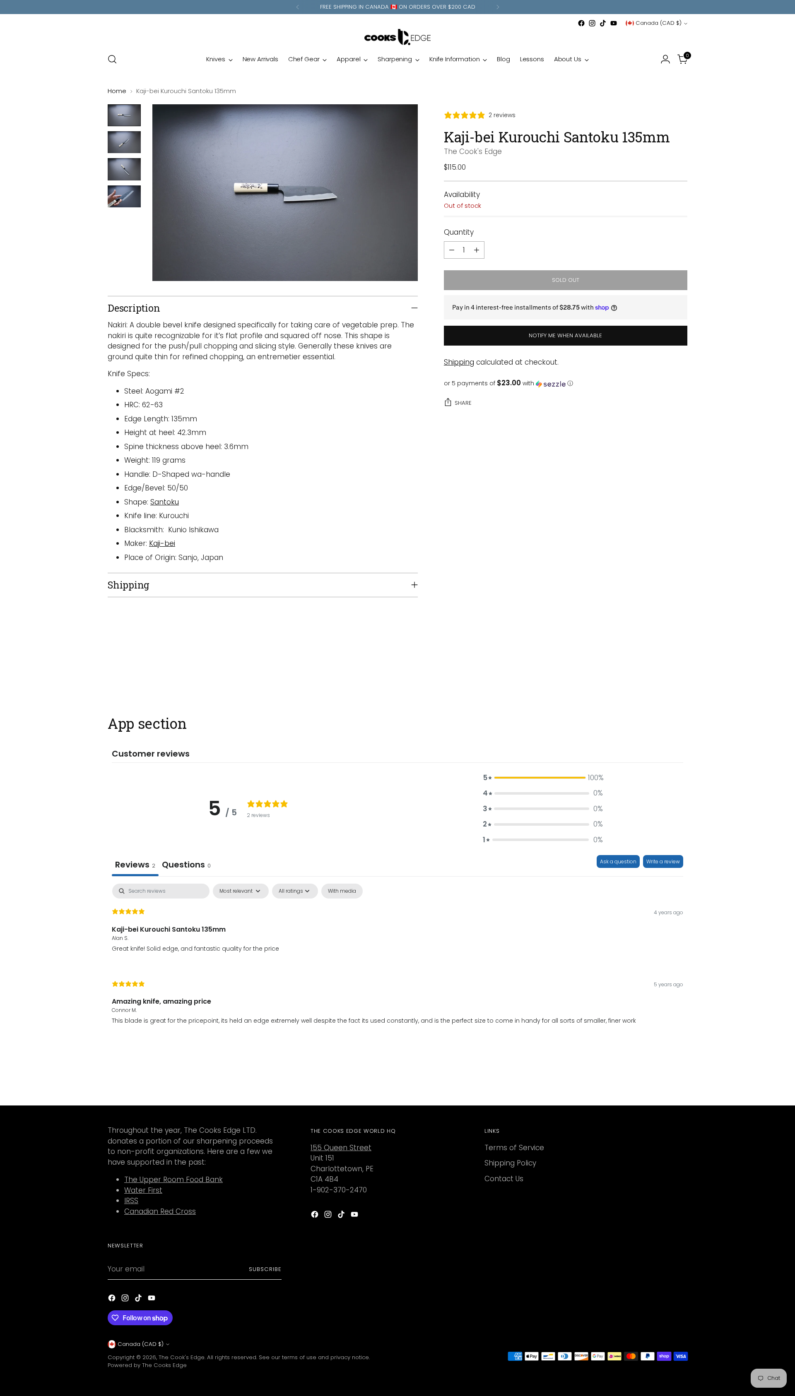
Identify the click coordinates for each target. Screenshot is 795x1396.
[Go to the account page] (665, 59)
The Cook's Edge (473, 151)
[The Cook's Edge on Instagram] (592, 23)
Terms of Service (514, 1148)
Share (463, 403)
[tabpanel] (397, 961)
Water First (143, 1190)
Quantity (459, 233)
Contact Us (503, 1179)
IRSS (131, 1201)
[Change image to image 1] (124, 115)
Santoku (164, 502)
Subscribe (265, 1269)
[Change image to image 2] (124, 142)
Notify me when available (565, 336)
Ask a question (618, 861)
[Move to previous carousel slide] (661, 671)
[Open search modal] (112, 59)
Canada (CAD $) (659, 23)
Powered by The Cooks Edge (147, 1365)
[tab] (186, 865)
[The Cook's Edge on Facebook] (581, 23)
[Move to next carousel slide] (680, 670)
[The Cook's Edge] (397, 37)
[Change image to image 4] (124, 196)
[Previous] (298, 7)
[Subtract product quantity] (451, 250)
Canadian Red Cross (160, 1211)
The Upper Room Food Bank (173, 1180)
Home (117, 90)
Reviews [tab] (135, 864)
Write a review (663, 861)
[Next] (498, 7)
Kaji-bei (162, 543)
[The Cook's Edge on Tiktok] (603, 23)
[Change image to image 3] (124, 169)
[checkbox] (342, 891)
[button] (565, 384)
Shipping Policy (510, 1163)
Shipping (459, 362)
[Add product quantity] (476, 250)
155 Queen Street (341, 1148)
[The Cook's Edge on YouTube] (613, 23)
